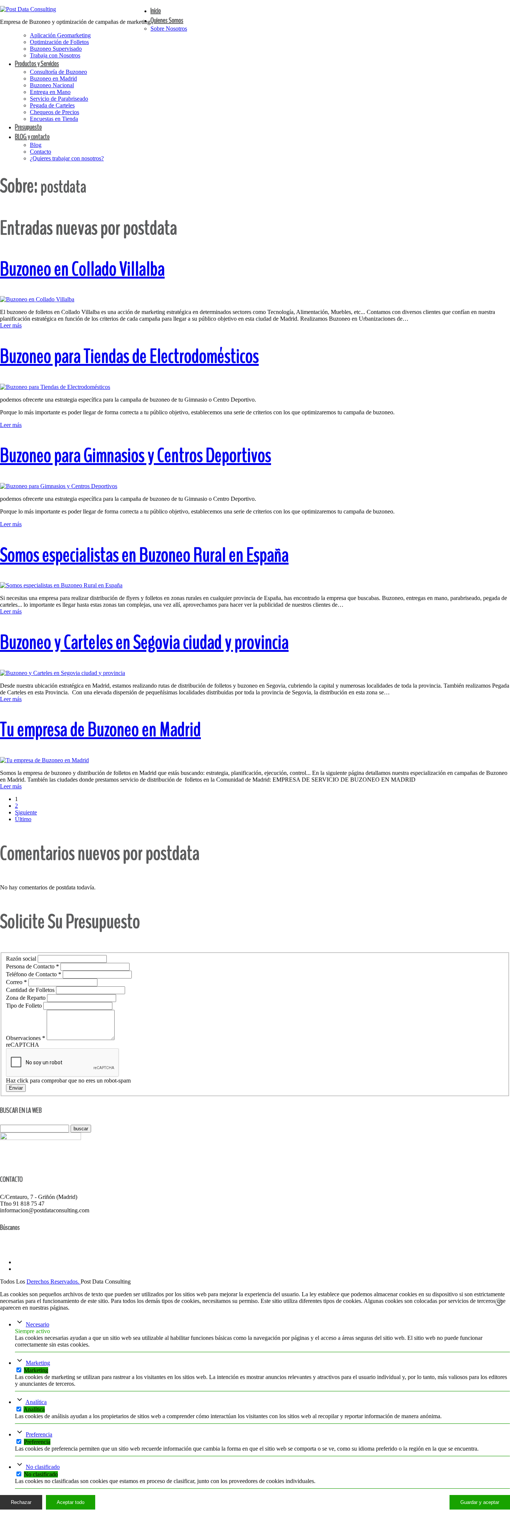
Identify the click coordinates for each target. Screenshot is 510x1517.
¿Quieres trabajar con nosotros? (67, 158)
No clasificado (43, 1467)
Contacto (40, 151)
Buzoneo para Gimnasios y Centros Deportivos (135, 455)
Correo (16, 982)
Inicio (155, 11)
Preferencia (39, 1434)
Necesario (37, 1324)
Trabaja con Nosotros (55, 55)
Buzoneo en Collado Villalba (82, 269)
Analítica (36, 1402)
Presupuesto (28, 127)
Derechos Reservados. (54, 1281)
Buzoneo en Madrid (53, 78)
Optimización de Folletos (59, 42)
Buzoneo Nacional (52, 85)
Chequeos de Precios (54, 112)
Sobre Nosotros (168, 28)
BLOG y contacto (32, 137)
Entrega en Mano (50, 92)
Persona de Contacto (32, 966)
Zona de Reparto (26, 998)
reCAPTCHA (22, 1045)
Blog (35, 145)
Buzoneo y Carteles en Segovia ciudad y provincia (144, 642)
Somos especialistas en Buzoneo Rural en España (144, 555)
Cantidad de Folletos (31, 990)
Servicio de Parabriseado (59, 98)
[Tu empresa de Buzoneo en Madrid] (44, 760)
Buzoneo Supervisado (56, 48)
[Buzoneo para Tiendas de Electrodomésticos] (55, 387)
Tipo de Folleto (24, 1005)
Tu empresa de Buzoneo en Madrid (100, 729)
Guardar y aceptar (479, 1502)
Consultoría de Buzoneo (58, 72)
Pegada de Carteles (52, 105)
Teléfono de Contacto (33, 974)
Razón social (22, 958)
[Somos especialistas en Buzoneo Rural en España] (61, 585)
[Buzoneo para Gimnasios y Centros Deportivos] (58, 486)
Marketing (38, 1363)
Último (23, 819)
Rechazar (21, 1502)
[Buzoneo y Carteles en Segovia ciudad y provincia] (62, 673)
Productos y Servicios (37, 64)
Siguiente (26, 812)
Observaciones (25, 1038)
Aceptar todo (70, 1502)
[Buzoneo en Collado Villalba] (37, 299)
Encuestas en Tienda (54, 119)
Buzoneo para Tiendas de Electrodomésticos (129, 356)
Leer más (11, 325)
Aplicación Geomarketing (60, 35)
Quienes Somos (166, 20)
